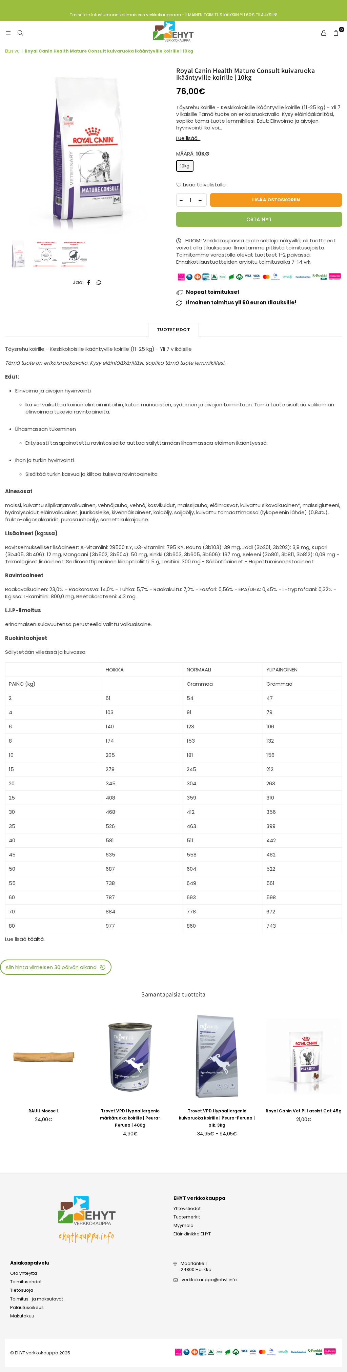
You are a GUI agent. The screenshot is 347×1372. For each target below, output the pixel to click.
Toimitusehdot (26, 1281)
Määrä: (192, 153)
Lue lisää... (188, 138)
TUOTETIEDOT (173, 329)
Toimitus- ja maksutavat (36, 1299)
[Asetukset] (324, 33)
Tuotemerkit (187, 1217)
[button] (55, 967)
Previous (11, 152)
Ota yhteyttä (23, 1273)
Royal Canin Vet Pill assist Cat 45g (304, 1111)
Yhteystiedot (187, 1208)
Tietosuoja (21, 1290)
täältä (36, 939)
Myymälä (183, 1225)
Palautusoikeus (27, 1307)
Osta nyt (259, 219)
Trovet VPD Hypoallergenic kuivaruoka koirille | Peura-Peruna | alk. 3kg (217, 1118)
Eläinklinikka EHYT (192, 1234)
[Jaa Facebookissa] (88, 282)
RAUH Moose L (43, 1111)
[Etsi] (20, 33)
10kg (184, 166)
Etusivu (12, 51)
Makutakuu (22, 1316)
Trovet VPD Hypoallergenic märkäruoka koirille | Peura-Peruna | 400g (130, 1118)
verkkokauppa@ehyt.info (209, 1279)
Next (165, 152)
